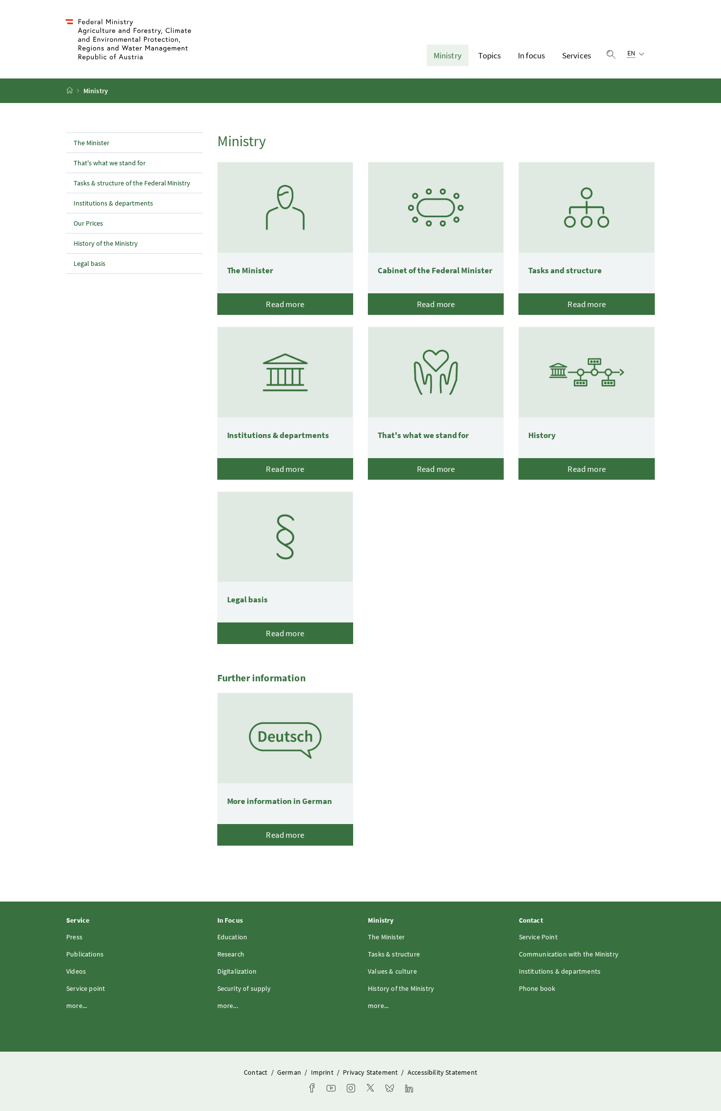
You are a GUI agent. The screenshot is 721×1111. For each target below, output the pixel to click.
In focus (531, 55)
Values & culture (392, 971)
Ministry (448, 55)
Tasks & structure (394, 954)
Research (230, 954)
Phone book (537, 988)
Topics (489, 55)
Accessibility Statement (442, 1072)
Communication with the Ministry (568, 954)
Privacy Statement (371, 1072)
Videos (76, 971)
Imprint (323, 1072)
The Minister (91, 142)
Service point (85, 988)
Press (74, 936)
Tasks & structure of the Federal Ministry (132, 183)
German (290, 1072)
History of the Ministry (106, 243)
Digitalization (237, 971)
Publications (84, 954)
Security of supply (244, 988)
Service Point (538, 936)
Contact (256, 1072)
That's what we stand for (110, 162)
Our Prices (88, 223)
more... (76, 1005)
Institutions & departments (113, 203)
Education (232, 936)
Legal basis (89, 263)
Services (576, 55)
